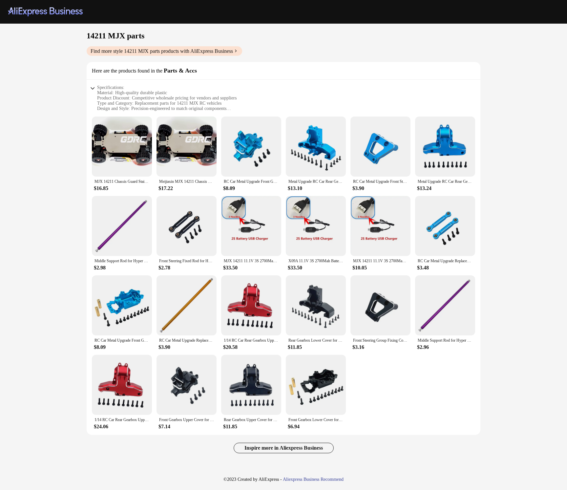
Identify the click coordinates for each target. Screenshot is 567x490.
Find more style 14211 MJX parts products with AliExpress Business (162, 51)
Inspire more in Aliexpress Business (283, 448)
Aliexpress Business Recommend (313, 479)
